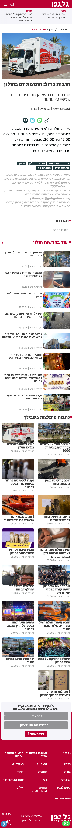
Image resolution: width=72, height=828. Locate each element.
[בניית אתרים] (6, 813)
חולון (22, 163)
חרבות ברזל (62, 168)
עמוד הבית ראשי (59, 163)
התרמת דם (44, 168)
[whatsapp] (39, 120)
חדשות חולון (37, 163)
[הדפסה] (32, 120)
